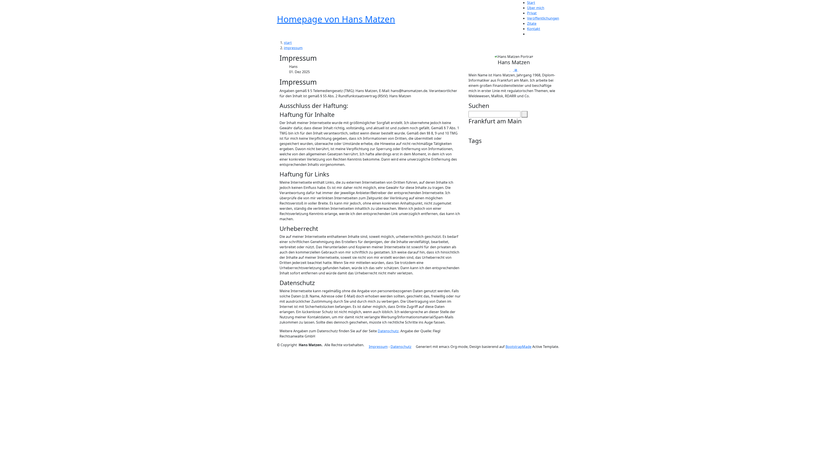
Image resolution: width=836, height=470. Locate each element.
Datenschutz (388, 331)
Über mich (535, 7)
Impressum (378, 346)
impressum (293, 47)
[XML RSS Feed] (528, 34)
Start (531, 2)
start (288, 42)
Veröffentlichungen (543, 18)
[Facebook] (512, 69)
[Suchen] (524, 114)
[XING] (516, 69)
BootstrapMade (518, 346)
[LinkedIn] (519, 69)
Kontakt (533, 28)
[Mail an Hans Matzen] (508, 69)
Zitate (531, 23)
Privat (532, 13)
